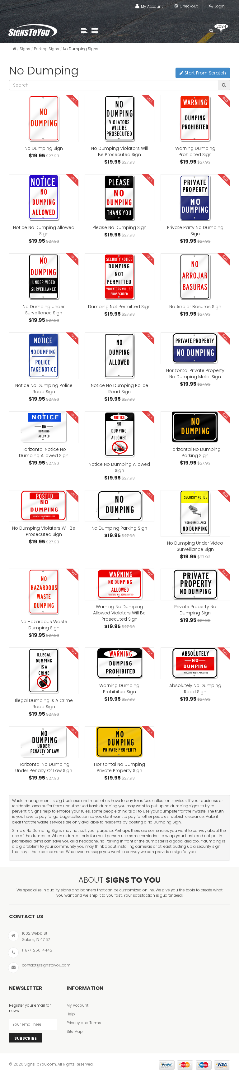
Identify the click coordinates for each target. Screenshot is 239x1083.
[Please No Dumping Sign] (119, 197)
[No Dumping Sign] (43, 118)
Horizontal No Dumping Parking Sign (195, 452)
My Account (152, 6)
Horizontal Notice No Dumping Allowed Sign (43, 452)
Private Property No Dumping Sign (195, 610)
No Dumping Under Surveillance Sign (44, 309)
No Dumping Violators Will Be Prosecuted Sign (119, 151)
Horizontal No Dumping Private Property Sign (119, 767)
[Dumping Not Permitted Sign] (119, 276)
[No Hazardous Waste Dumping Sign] (43, 592)
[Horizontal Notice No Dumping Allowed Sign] (43, 427)
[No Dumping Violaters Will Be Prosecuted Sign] (43, 506)
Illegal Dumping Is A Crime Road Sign (44, 703)
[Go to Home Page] (14, 49)
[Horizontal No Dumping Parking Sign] (195, 427)
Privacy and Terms (84, 1022)
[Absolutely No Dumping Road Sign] (195, 663)
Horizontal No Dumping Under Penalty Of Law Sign (43, 767)
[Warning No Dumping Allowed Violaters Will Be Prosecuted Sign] (119, 584)
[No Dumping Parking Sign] (119, 506)
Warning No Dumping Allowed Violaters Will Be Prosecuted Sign (119, 613)
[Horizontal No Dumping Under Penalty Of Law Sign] (43, 742)
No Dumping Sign (44, 148)
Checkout (189, 6)
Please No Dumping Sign (119, 227)
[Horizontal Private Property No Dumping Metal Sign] (195, 348)
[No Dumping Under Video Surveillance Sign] (195, 513)
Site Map (75, 1031)
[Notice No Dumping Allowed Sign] (43, 197)
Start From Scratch (204, 73)
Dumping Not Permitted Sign (119, 306)
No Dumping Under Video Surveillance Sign (195, 546)
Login (220, 6)
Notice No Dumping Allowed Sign (43, 230)
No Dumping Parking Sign (119, 528)
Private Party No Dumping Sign (195, 230)
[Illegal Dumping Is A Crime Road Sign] (43, 670)
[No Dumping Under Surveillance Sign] (43, 276)
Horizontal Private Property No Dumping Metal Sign (195, 373)
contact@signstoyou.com (46, 965)
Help (71, 1014)
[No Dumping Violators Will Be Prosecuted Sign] (119, 118)
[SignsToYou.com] (32, 29)
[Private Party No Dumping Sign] (195, 197)
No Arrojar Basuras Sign (195, 306)
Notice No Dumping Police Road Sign (44, 388)
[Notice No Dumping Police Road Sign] (43, 355)
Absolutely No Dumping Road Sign (195, 688)
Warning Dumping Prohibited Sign (195, 151)
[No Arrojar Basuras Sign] (195, 276)
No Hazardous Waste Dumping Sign (44, 624)
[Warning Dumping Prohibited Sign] (195, 118)
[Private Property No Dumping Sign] (195, 584)
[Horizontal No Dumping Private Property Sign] (119, 742)
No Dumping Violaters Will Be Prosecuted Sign (43, 531)
